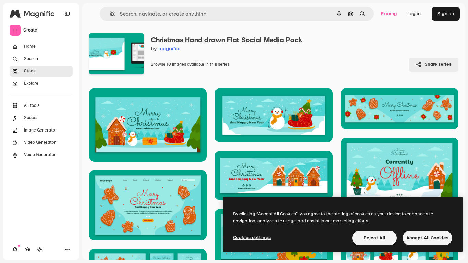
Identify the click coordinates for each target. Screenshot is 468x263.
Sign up (445, 14)
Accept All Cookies (427, 238)
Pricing (389, 14)
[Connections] (15, 249)
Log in (414, 14)
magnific (169, 48)
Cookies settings (252, 237)
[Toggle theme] (39, 249)
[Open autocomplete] (109, 13)
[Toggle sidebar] (67, 13)
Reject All (374, 238)
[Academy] (27, 249)
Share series (438, 64)
